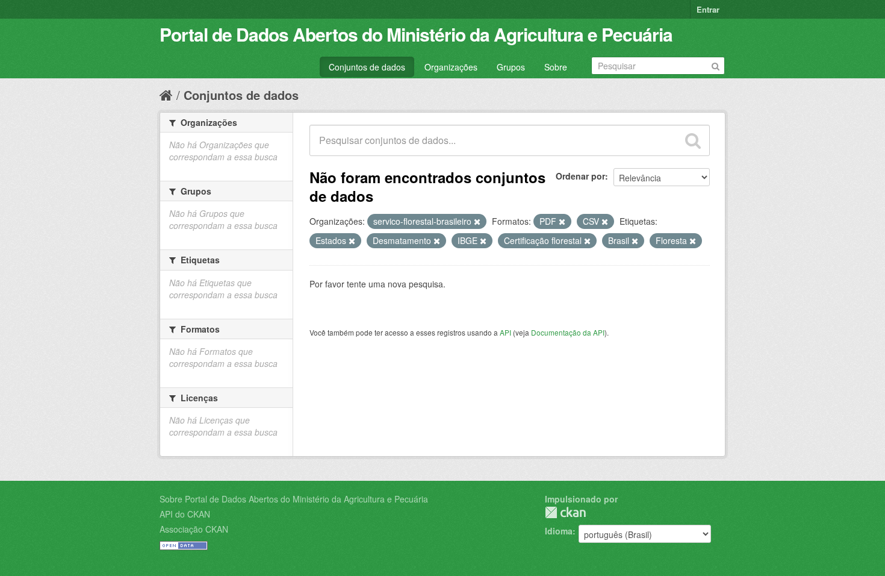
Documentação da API (567, 332)
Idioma (559, 531)
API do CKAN (185, 514)
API (505, 332)
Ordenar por (580, 176)
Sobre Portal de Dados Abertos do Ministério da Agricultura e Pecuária (294, 499)
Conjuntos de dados (367, 67)
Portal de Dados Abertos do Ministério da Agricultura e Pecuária (416, 34)
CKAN (565, 512)
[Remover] (477, 222)
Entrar (708, 9)
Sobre (555, 67)
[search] (693, 140)
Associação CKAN (194, 529)
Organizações (450, 67)
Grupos (511, 67)
